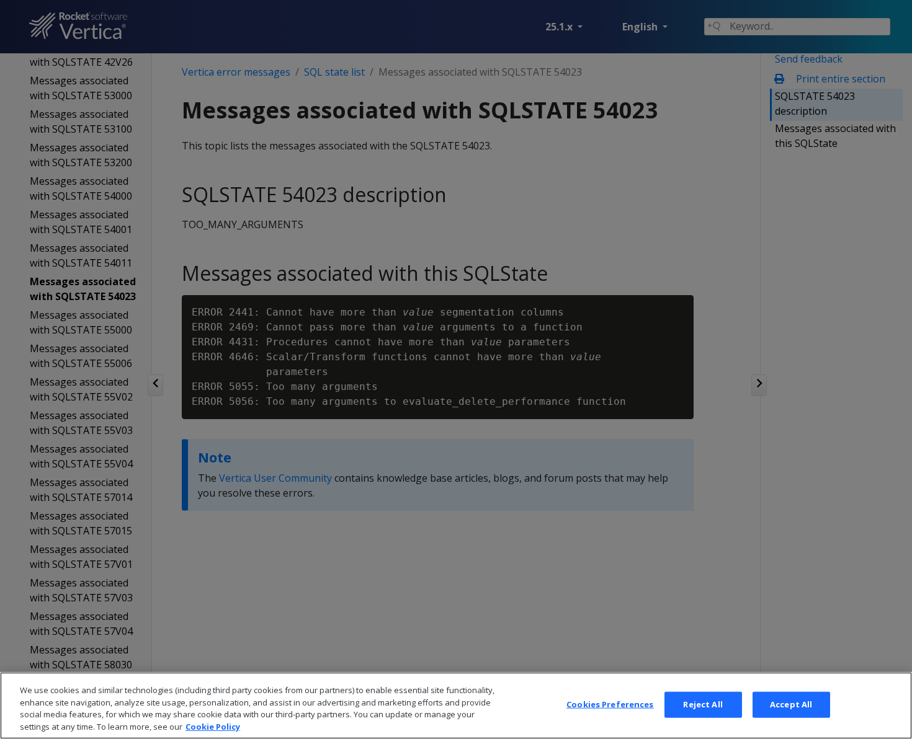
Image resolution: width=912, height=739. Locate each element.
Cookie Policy (213, 726)
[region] (456, 705)
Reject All (702, 704)
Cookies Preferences (609, 704)
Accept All (791, 704)
